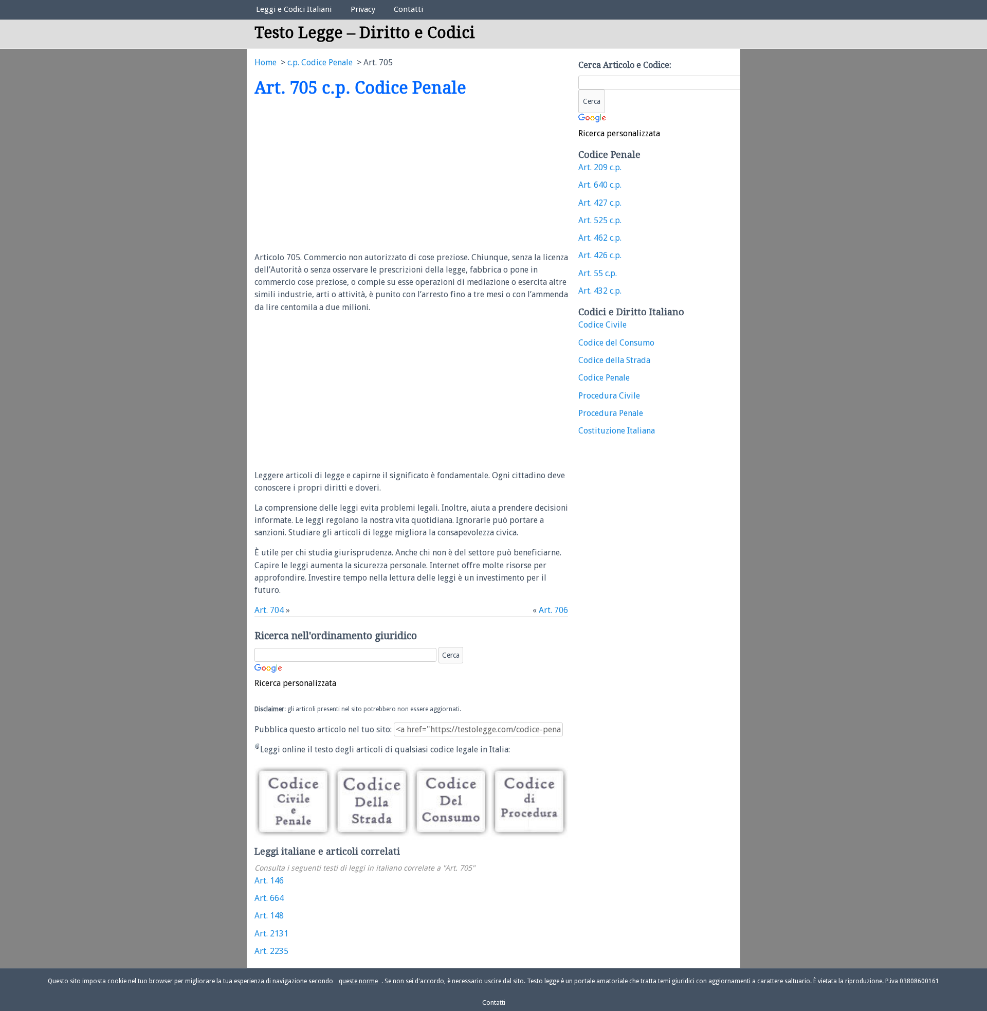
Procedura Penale (610, 413)
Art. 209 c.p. (600, 167)
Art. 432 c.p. (600, 291)
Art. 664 (269, 898)
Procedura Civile (609, 396)
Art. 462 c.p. (600, 238)
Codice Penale (604, 378)
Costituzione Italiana (616, 431)
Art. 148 (269, 915)
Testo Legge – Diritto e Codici (364, 33)
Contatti (408, 9)
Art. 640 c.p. (600, 185)
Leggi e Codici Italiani (294, 9)
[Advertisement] (340, 175)
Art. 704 (269, 610)
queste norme (358, 981)
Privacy (363, 9)
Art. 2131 (271, 933)
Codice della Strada (614, 360)
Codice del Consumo (616, 343)
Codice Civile (602, 325)
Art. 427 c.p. (600, 203)
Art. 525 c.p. (600, 220)
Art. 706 (553, 610)
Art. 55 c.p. (597, 273)
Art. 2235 (271, 951)
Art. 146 (269, 881)
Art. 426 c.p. (600, 255)
